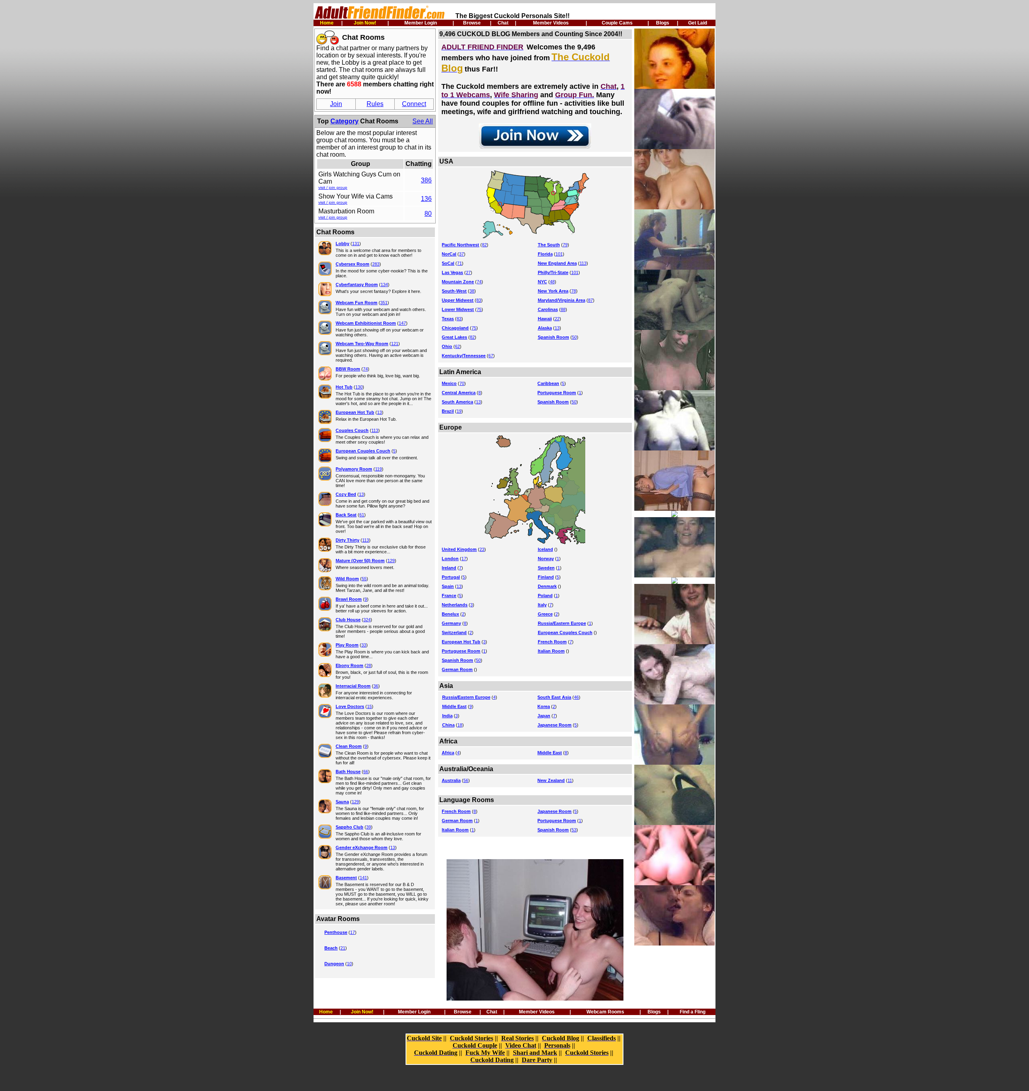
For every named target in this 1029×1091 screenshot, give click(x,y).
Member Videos (551, 23)
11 (570, 780)
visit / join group (332, 187)
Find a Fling (692, 1012)
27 (468, 272)
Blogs (662, 23)
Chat (503, 23)
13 (379, 412)
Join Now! (365, 23)
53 (574, 829)
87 (590, 300)
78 (573, 291)
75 (479, 309)
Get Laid (697, 23)
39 (368, 827)
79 (565, 244)
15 (369, 706)
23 (482, 549)
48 (552, 281)
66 (365, 771)
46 (576, 697)
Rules (375, 103)
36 (375, 686)
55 (364, 578)
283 (375, 264)
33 (363, 645)
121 (394, 343)
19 (459, 411)
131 (355, 243)
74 (365, 368)
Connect (414, 103)
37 (461, 254)
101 (559, 254)
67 (490, 355)
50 (574, 337)
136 (426, 198)
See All (422, 121)
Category (344, 121)
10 (349, 963)
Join (336, 103)
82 (484, 244)
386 (426, 180)
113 (374, 430)
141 (363, 877)
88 (563, 309)
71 (459, 263)
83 (478, 300)
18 (459, 725)
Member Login (420, 23)
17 (352, 932)
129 (391, 560)
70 (461, 383)
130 (359, 387)
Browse (472, 23)
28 (368, 665)
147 (402, 323)
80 (428, 213)
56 (465, 780)
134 (384, 284)
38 (471, 291)
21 (342, 948)
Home (327, 23)
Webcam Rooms (605, 1012)
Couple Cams (617, 23)
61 (361, 514)
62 (457, 346)
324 (367, 619)
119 (378, 469)
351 (383, 302)
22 (557, 318)
